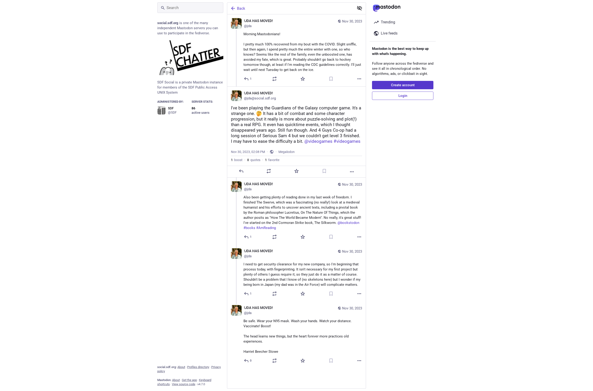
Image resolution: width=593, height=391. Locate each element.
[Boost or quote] (274, 79)
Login (402, 96)
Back (241, 8)
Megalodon (286, 152)
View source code (183, 384)
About (181, 367)
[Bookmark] (331, 79)
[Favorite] (303, 79)
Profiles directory (198, 367)
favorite (272, 160)
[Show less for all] (359, 8)
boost (237, 160)
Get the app (189, 380)
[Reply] (241, 171)
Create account (403, 85)
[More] (359, 79)
